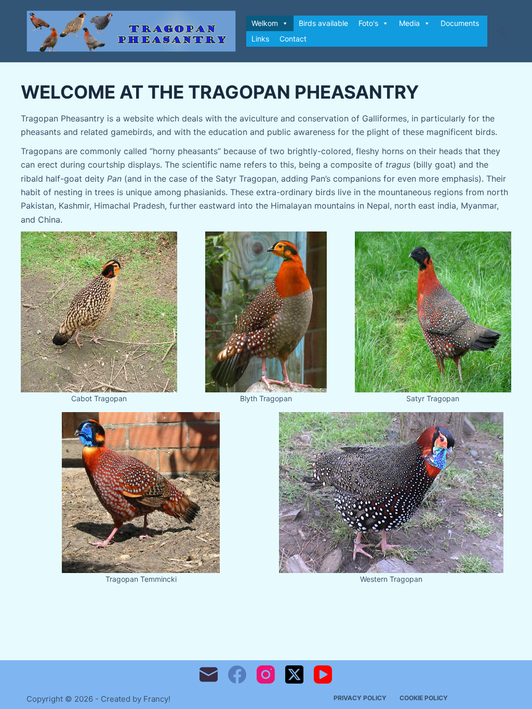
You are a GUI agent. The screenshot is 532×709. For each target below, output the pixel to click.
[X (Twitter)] (294, 674)
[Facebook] (237, 674)
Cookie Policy (424, 698)
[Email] (209, 674)
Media (409, 23)
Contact (293, 38)
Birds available (323, 23)
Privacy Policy (360, 698)
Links (260, 38)
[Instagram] (266, 674)
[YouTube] (323, 674)
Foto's (368, 23)
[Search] (502, 31)
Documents (460, 23)
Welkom (264, 23)
